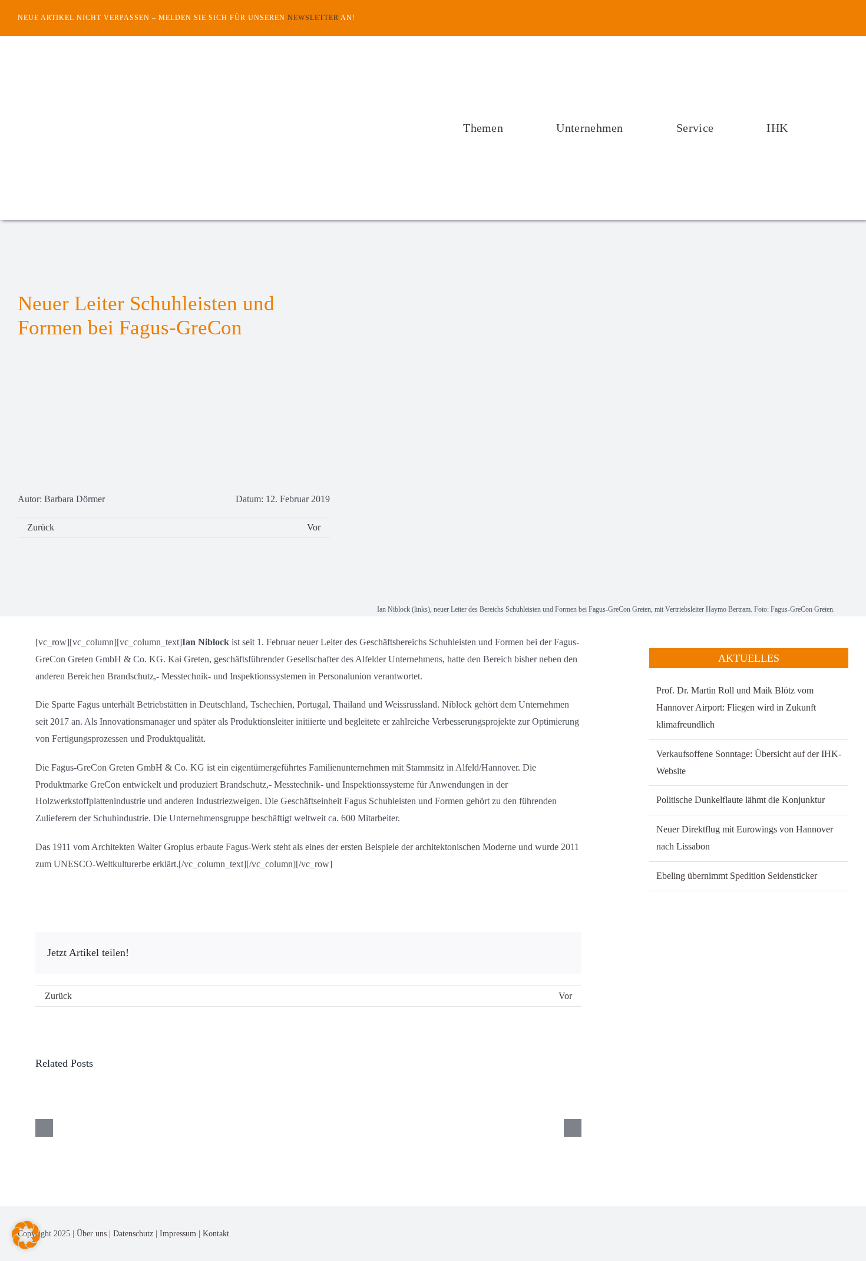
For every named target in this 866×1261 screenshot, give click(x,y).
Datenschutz (133, 1233)
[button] (844, 128)
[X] (541, 952)
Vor (313, 527)
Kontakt (216, 1233)
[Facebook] (522, 952)
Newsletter (313, 18)
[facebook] (825, 17)
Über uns (92, 1233)
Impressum (178, 1233)
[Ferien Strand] (150, 58)
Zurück (40, 527)
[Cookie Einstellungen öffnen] (26, 1246)
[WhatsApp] (560, 952)
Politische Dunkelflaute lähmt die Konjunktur (740, 800)
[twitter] (844, 17)
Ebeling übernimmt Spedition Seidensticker (736, 876)
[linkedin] (844, 1234)
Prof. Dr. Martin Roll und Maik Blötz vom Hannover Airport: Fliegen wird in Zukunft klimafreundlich (736, 707)
